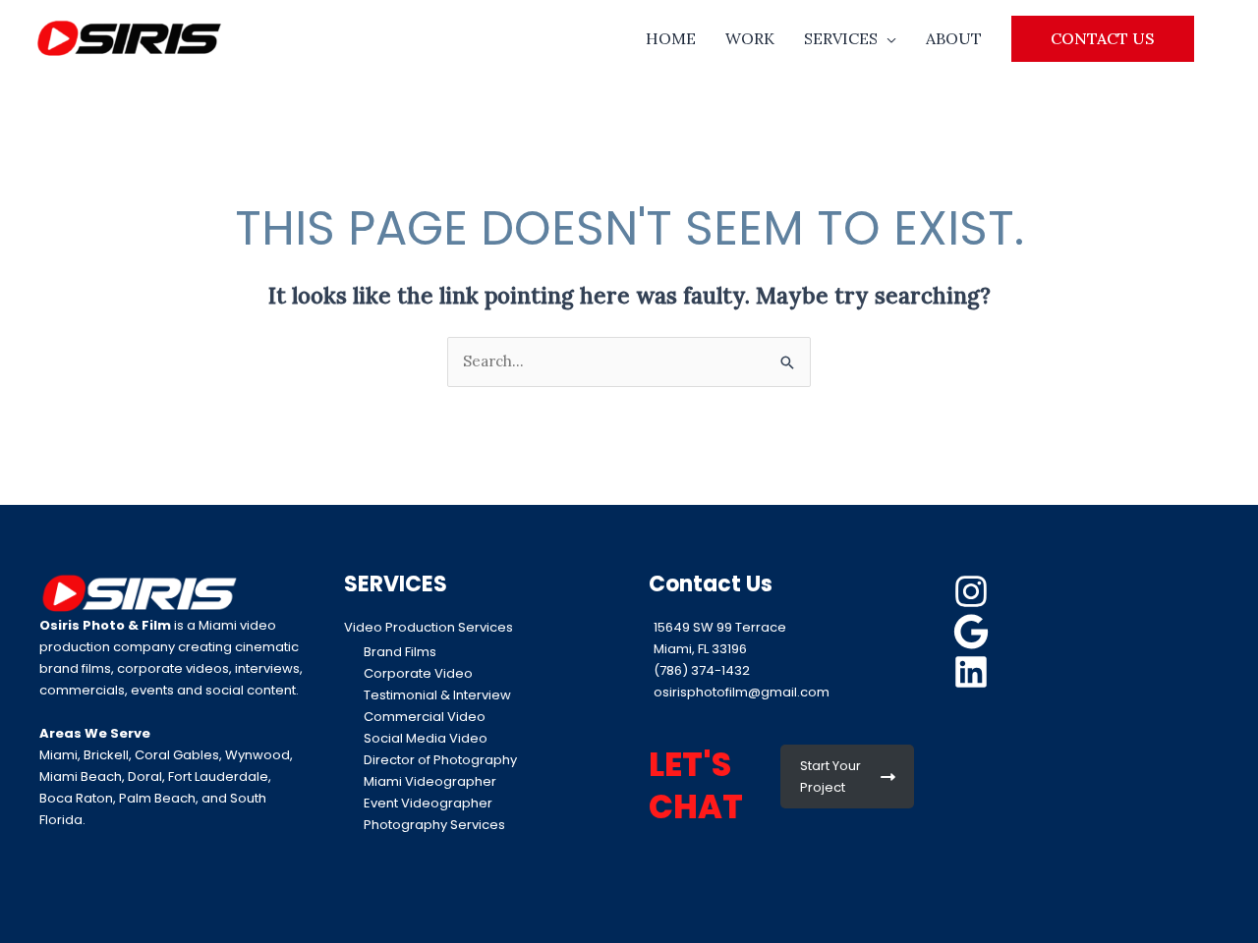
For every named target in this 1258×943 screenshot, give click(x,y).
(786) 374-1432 (702, 670)
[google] (974, 631)
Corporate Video (418, 673)
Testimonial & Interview (437, 695)
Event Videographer (428, 803)
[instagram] (974, 591)
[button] (1102, 38)
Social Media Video (425, 738)
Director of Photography (440, 759)
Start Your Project (830, 776)
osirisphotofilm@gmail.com (741, 692)
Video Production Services (428, 627)
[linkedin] (974, 672)
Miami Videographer (430, 781)
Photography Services (434, 824)
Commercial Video (425, 716)
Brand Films (400, 651)
